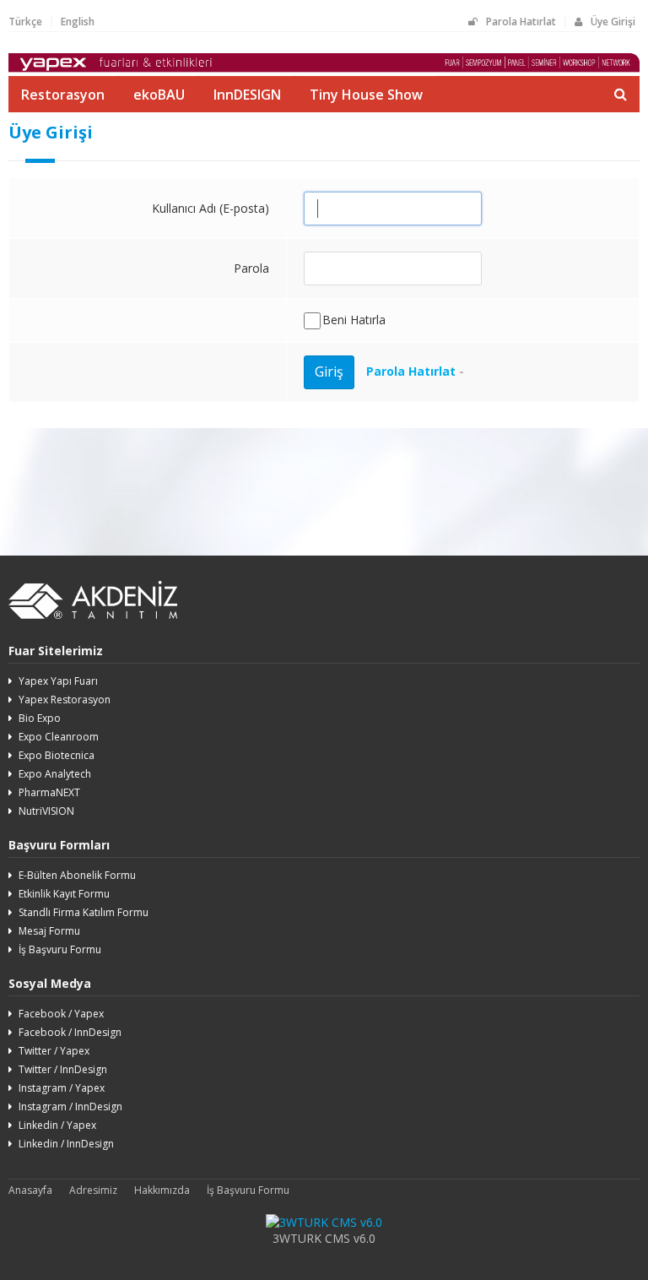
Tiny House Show (366, 94)
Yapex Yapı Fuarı (58, 681)
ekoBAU (159, 94)
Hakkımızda (162, 1190)
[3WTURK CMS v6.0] (324, 1222)
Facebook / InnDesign (70, 1032)
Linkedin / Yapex (57, 1125)
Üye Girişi (613, 21)
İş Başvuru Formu (60, 949)
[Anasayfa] (324, 68)
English (77, 21)
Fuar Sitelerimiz (55, 651)
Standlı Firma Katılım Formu (83, 912)
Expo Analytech (55, 774)
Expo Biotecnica (56, 755)
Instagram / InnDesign (70, 1106)
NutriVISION (46, 811)
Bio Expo (40, 718)
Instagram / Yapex (62, 1088)
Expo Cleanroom (59, 736)
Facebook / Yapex (61, 1013)
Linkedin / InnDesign (66, 1143)
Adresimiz (93, 1190)
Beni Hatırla (354, 320)
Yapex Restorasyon (65, 699)
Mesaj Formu (49, 931)
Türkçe (25, 21)
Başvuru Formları (59, 845)
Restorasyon (63, 94)
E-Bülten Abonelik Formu (77, 875)
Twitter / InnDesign (63, 1069)
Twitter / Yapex (54, 1051)
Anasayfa (30, 1190)
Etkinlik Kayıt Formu (64, 894)
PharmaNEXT (49, 792)
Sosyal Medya (49, 983)
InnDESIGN (247, 94)
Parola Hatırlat (521, 21)
